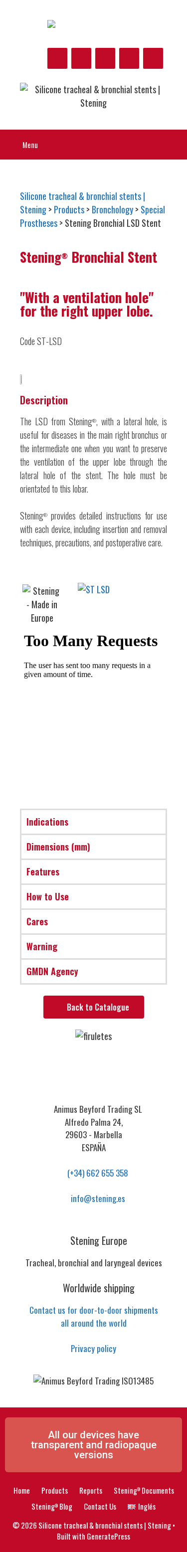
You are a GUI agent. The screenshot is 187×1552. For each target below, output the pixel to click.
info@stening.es (97, 1198)
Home (21, 1490)
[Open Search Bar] (172, 145)
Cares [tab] (37, 921)
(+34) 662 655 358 (96, 1173)
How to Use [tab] (47, 896)
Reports (90, 1490)
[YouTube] (81, 58)
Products (54, 1490)
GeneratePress (108, 1536)
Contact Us (100, 1506)
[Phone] (129, 58)
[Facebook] (57, 58)
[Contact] (105, 58)
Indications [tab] (47, 821)
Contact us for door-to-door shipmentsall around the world (93, 1316)
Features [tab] (42, 871)
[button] (157, 589)
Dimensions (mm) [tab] (58, 846)
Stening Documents (144, 1490)
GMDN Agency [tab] (52, 971)
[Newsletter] (153, 58)
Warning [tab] (41, 946)
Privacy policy (93, 1348)
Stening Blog (51, 1506)
